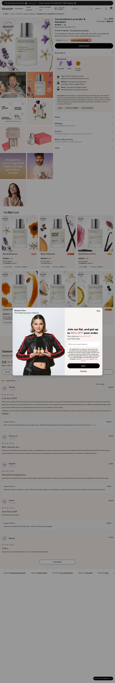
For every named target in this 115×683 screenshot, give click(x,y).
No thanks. (83, 371)
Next (83, 366)
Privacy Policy (85, 359)
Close (98, 311)
